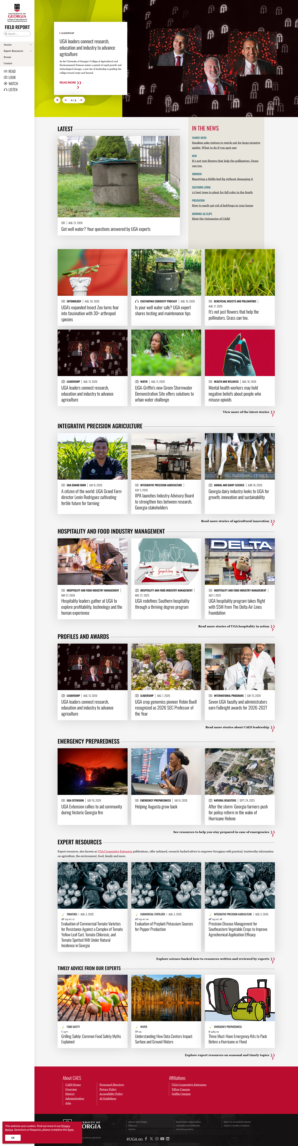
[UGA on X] (152, 1139)
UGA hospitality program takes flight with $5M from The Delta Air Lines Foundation (237, 607)
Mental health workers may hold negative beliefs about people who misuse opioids (235, 393)
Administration (74, 1098)
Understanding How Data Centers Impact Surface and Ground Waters (163, 1038)
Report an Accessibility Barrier (237, 1122)
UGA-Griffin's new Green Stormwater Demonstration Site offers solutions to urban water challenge (90, 47)
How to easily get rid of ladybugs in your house (222, 205)
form (71, 1129)
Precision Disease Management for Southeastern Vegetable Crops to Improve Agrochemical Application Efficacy (238, 929)
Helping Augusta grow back (156, 806)
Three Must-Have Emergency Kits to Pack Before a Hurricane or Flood (238, 1038)
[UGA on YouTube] (162, 1139)
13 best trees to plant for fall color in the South (222, 192)
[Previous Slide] (65, 100)
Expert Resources (13, 50)
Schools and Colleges (137, 1122)
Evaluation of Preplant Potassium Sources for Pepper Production (164, 926)
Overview (71, 1089)
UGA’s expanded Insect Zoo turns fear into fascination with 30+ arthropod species (90, 313)
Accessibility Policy (111, 1093)
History (70, 1093)
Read (12, 71)
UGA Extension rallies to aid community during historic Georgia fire (91, 809)
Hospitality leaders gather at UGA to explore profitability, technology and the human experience (91, 607)
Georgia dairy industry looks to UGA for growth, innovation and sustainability (239, 494)
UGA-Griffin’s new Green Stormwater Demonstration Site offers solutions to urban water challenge (164, 393)
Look (12, 77)
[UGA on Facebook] (146, 1139)
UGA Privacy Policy (184, 1129)
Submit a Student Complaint (237, 1125)
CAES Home (73, 1084)
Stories (8, 44)
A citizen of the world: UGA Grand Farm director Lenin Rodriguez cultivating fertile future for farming (91, 497)
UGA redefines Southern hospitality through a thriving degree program (162, 604)
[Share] (175, 139)
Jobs (68, 1103)
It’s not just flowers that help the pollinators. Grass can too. (234, 315)
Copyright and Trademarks (188, 1125)
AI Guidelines (107, 1098)
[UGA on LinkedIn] (167, 1139)
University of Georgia (86, 1125)
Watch (13, 83)
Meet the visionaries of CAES (211, 218)
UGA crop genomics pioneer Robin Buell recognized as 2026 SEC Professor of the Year (166, 707)
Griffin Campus (181, 1093)
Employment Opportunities (188, 1122)
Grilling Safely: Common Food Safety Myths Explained (91, 1038)
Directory (132, 1125)
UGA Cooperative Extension (115, 851)
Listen (13, 89)
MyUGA (131, 1129)
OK (13, 1137)
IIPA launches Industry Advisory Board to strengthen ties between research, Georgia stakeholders (164, 501)
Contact (8, 63)
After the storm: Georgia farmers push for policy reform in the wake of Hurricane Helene (238, 812)
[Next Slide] (81, 100)
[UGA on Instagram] (157, 1139)
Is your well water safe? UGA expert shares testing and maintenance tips (163, 310)
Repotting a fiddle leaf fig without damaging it (222, 179)
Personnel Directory (111, 1084)
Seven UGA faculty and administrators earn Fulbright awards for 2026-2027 (238, 705)
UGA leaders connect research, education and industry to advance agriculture (87, 393)
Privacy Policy (108, 1089)
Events (7, 57)
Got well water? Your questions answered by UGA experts (106, 229)
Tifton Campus (181, 1089)
